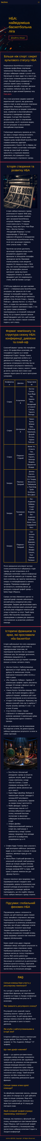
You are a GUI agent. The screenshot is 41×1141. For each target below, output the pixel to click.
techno (4, 2)
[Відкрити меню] (39, 2)
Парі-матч (7, 94)
